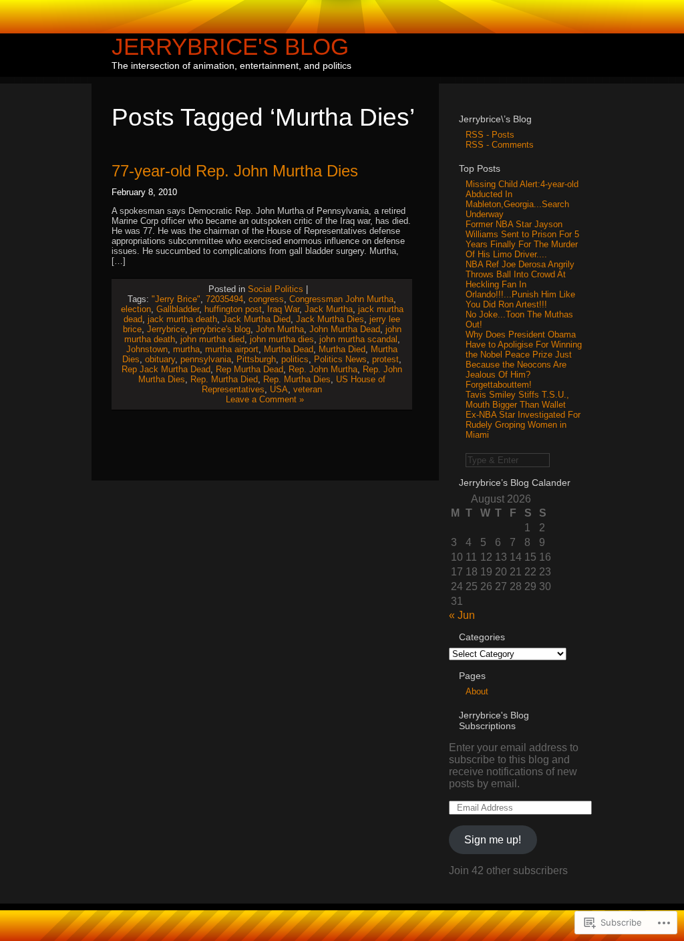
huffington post (233, 309)
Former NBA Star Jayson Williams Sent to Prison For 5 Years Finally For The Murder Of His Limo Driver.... (522, 239)
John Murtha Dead (344, 329)
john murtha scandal (358, 339)
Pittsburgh (256, 359)
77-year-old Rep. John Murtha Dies (235, 171)
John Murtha (280, 329)
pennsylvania (205, 359)
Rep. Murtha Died (224, 379)
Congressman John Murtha (341, 299)
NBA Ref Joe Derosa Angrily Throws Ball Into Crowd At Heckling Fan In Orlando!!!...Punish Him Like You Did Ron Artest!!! (520, 284)
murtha (186, 349)
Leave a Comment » (265, 399)
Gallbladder (177, 309)
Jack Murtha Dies (330, 319)
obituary (160, 359)
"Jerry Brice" (176, 299)
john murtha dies (282, 339)
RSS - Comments (500, 145)
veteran (307, 389)
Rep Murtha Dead (249, 369)
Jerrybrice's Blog (230, 46)
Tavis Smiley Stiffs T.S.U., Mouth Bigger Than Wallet (517, 400)
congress (266, 299)
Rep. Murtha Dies (297, 379)
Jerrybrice (166, 329)
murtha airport (232, 349)
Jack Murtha (329, 309)
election (136, 309)
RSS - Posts (490, 135)
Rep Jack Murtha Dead (166, 369)
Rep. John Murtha (323, 369)
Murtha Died (342, 349)
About (477, 691)
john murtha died (212, 339)
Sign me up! (492, 839)
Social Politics (275, 289)
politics (295, 359)
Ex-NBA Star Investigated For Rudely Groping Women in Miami (523, 425)
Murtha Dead (288, 349)
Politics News (340, 359)
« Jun (462, 615)
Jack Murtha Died (256, 319)
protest (385, 359)
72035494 (224, 299)
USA (279, 389)
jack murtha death (182, 319)
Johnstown (147, 349)
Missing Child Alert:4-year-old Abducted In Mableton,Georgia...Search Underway (522, 199)
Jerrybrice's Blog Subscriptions (494, 720)
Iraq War (283, 309)
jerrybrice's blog (220, 329)
